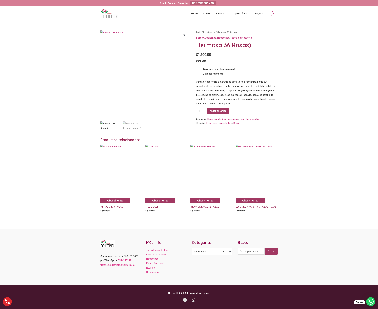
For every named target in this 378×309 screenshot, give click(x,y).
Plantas (194, 13)
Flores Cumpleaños (206, 37)
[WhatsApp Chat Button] (370, 301)
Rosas (236, 123)
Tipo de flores (240, 13)
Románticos (209, 32)
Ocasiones (220, 13)
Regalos (259, 13)
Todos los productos (241, 37)
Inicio (198, 32)
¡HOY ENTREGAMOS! (202, 3)
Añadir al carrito (218, 111)
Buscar (271, 251)
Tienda (206, 13)
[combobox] (212, 251)
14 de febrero (212, 123)
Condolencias (153, 272)
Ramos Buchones (155, 263)
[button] (184, 35)
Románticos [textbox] (209, 251)
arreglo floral (226, 123)
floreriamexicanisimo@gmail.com (117, 264)
